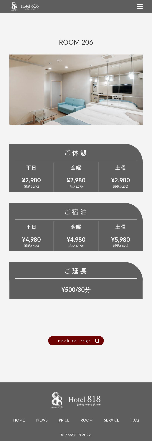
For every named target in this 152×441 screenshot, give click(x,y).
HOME (19, 420)
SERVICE (111, 420)
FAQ (134, 420)
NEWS (42, 420)
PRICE (64, 420)
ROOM (87, 420)
